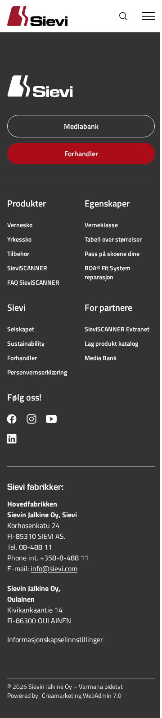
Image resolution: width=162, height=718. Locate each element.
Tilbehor (18, 253)
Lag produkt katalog (111, 343)
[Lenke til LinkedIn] (12, 439)
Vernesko (19, 224)
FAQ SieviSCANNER (33, 282)
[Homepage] (48, 16)
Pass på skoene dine (112, 253)
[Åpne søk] (123, 16)
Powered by (64, 695)
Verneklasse (101, 224)
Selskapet (20, 329)
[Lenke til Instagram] (31, 419)
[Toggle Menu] (148, 16)
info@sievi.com (54, 568)
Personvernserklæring (37, 372)
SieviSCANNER (27, 268)
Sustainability (26, 343)
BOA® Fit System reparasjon (107, 273)
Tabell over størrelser (113, 239)
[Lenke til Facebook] (12, 419)
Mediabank (81, 126)
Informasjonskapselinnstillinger (55, 639)
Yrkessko (19, 239)
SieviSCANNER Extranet (117, 329)
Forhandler (81, 153)
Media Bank (101, 357)
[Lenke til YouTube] (51, 419)
